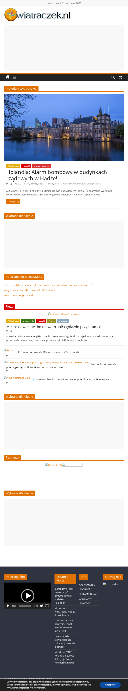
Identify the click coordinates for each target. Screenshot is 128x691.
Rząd (86, 183)
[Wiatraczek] (7, 77)
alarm (26, 183)
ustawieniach (38, 687)
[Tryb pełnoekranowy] (47, 606)
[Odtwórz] (8, 606)
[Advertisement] (64, 48)
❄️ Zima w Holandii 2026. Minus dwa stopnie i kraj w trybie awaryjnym (71, 379)
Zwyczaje (62, 320)
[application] (27, 596)
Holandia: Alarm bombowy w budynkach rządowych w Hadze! (56, 175)
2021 (20, 183)
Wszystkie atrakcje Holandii (19, 295)
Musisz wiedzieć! (41, 165)
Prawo (51, 320)
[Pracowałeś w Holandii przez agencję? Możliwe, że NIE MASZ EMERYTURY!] (46, 362)
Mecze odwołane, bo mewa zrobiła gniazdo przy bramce (53, 326)
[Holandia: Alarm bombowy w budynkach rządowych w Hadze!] (64, 96)
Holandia (49, 183)
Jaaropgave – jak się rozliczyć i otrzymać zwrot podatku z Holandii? (63, 595)
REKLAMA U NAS (88, 594)
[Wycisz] (41, 606)
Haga (41, 183)
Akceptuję (110, 684)
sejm (92, 183)
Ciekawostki (28, 320)
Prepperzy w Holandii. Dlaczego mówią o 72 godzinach (48, 352)
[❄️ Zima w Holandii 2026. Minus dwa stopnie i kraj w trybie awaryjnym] (17, 377)
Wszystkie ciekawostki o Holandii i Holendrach (29, 290)
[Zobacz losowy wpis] (120, 77)
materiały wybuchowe (73, 183)
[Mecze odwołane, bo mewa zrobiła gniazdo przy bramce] (64, 314)
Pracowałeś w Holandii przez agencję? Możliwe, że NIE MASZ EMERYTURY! (61, 365)
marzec (58, 183)
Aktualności (13, 165)
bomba (34, 183)
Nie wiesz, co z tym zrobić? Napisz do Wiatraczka (65, 612)
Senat (98, 183)
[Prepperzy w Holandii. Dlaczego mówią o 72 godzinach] (10, 350)
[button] (27, 596)
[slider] (25, 606)
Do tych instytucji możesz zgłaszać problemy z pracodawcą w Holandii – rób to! (48, 285)
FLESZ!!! (26, 165)
